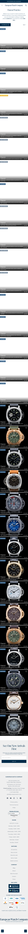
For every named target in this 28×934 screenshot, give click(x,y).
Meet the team (14, 873)
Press (14, 879)
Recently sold (14, 855)
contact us (9, 18)
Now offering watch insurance (14, 1)
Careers (14, 876)
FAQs (14, 807)
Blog (14, 868)
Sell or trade (14, 858)
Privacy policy (14, 802)
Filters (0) (4, 24)
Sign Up (14, 761)
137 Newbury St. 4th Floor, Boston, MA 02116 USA (14, 785)
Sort (24, 24)
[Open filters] (2, 931)
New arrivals (14, 852)
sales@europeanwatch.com (14, 794)
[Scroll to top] (25, 931)
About (14, 870)
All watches (14, 849)
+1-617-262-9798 (14, 792)
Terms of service (14, 804)
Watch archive (14, 860)
